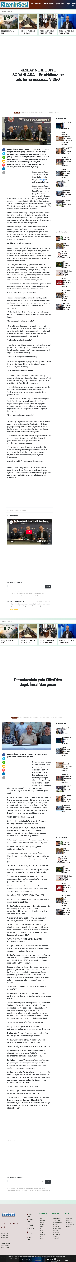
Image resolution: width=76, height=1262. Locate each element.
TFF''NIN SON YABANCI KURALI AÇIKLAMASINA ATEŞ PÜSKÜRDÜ (66, 161)
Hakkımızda (4, 1233)
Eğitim (58, 4)
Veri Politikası (4, 1237)
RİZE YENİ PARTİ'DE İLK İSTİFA (65, 246)
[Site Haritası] (2, 1227)
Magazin (42, 1234)
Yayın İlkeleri (4, 1235)
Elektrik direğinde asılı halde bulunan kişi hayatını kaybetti (65, 173)
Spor (62, 4)
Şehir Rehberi (56, 1234)
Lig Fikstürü (56, 1226)
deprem (41, 284)
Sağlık (41, 1232)
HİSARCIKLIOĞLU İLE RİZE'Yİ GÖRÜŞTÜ (66, 273)
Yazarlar (31, 1225)
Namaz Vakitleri (57, 1222)
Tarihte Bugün (57, 1228)
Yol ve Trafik (56, 1220)
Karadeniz (37, 4)
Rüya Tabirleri (69, 1224)
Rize (31, 4)
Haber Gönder (5, 1247)
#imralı (16, 1141)
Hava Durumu (57, 1218)
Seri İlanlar (56, 1232)
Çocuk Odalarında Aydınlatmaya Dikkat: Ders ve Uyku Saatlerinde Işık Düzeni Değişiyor (66, 138)
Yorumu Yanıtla (14, 609)
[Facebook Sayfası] (2, 1223)
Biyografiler (69, 1222)
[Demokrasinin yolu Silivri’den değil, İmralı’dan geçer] (26, 735)
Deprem (38, 272)
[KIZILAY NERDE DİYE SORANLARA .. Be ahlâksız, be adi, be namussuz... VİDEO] (26, 130)
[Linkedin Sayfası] (14, 1223)
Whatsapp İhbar (5, 1245)
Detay (58, 1260)
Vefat (41, 1230)
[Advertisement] (38, 52)
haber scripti (3, 1260)
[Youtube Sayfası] (11, 1223)
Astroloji (68, 1226)
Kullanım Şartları (5, 1243)
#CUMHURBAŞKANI (20, 510)
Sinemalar (56, 1230)
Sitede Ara (69, 1218)
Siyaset (51, 4)
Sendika (42, 1236)
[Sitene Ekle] (5, 1227)
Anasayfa (4, 11)
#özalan (9, 1141)
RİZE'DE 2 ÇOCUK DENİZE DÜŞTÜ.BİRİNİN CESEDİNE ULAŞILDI (66, 282)
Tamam (66, 1260)
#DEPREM (10, 510)
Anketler (68, 1220)
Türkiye (45, 4)
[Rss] (18, 1223)
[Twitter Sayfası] (5, 1223)
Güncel (41, 1238)
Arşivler (31, 1228)
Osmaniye (41, 180)
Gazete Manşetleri (56, 1237)
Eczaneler (55, 1224)
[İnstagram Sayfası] (8, 1223)
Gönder (48, 586)
